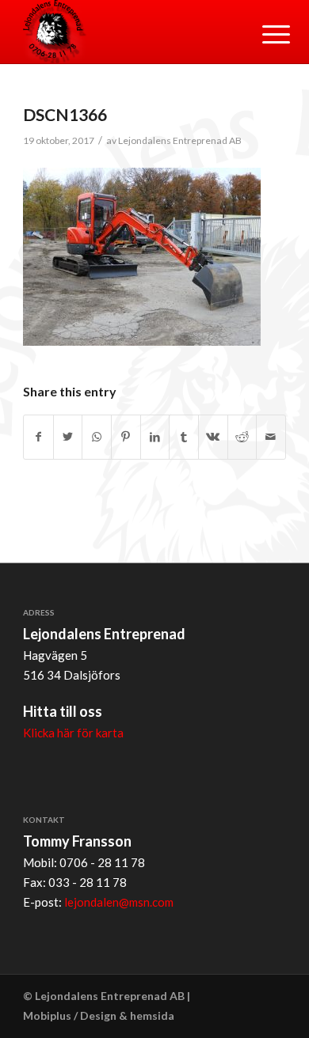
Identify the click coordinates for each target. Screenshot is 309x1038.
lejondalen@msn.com (119, 902)
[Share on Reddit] (242, 437)
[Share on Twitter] (68, 437)
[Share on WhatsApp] (96, 437)
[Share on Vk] (213, 437)
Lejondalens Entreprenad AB (180, 140)
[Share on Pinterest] (126, 437)
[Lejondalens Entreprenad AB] (128, 31)
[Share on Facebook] (38, 437)
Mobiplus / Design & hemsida (98, 1015)
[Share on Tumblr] (184, 437)
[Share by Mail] (271, 437)
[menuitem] (263, 33)
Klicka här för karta (73, 732)
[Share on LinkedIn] (155, 437)
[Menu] (263, 33)
